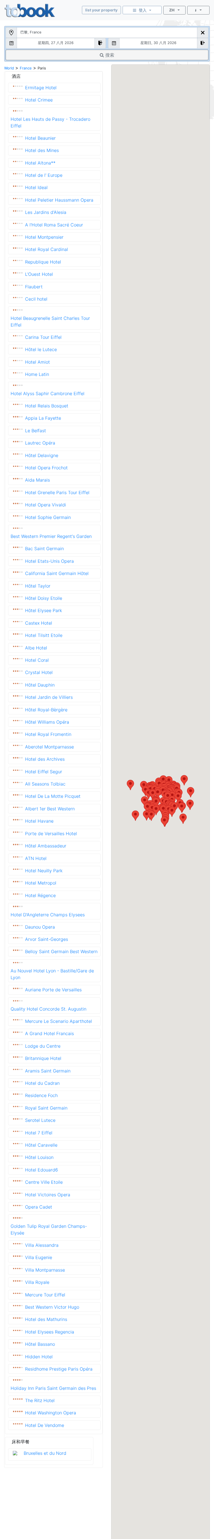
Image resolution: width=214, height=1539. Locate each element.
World (9, 68)
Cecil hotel (36, 299)
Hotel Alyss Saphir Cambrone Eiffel (47, 393)
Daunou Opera (40, 927)
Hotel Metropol (40, 883)
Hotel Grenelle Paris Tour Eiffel (57, 492)
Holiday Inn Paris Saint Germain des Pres (53, 1388)
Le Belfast (35, 430)
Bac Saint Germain (44, 548)
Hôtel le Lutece (41, 349)
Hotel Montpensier (44, 237)
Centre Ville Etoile (44, 1182)
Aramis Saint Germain (47, 1071)
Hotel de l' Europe (43, 175)
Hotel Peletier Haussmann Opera (59, 200)
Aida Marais (37, 480)
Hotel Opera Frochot (46, 467)
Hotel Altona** (40, 163)
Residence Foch (41, 1095)
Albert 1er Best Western (50, 808)
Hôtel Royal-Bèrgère (46, 709)
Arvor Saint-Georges (46, 939)
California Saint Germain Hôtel (57, 573)
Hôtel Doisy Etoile (43, 598)
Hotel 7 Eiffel (38, 1132)
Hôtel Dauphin (40, 685)
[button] (190, 792)
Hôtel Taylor (37, 586)
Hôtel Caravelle (41, 1145)
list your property (101, 10)
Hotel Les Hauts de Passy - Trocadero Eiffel (50, 122)
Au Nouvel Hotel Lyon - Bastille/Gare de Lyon (52, 974)
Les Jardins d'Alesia (45, 212)
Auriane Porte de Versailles (53, 989)
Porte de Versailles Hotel (51, 833)
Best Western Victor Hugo (52, 1307)
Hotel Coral (37, 660)
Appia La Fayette (43, 418)
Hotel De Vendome (44, 1425)
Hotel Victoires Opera (47, 1194)
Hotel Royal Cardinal (46, 249)
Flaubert (34, 286)
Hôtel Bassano (40, 1344)
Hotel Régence (40, 895)
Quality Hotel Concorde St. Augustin (48, 1009)
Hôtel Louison (39, 1157)
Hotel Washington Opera (50, 1412)
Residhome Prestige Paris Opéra (59, 1369)
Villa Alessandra (42, 1245)
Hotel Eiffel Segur (43, 771)
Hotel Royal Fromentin (48, 734)
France (26, 68)
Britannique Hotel (43, 1058)
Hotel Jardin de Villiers (49, 697)
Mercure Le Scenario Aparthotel (58, 1021)
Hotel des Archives (45, 759)
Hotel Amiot (37, 362)
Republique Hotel (43, 262)
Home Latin (37, 374)
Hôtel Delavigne (41, 455)
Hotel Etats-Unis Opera (49, 561)
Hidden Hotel (39, 1356)
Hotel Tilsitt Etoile (43, 635)
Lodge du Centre (42, 1046)
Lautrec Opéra (40, 443)
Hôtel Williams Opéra (47, 722)
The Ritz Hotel (40, 1400)
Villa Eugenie (38, 1257)
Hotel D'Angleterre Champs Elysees (48, 914)
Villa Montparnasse (45, 1270)
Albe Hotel (36, 648)
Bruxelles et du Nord (45, 1453)
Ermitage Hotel (41, 87)
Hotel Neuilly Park (43, 870)
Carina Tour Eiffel (43, 337)
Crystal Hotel (39, 672)
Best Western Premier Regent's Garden (51, 536)
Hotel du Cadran (42, 1083)
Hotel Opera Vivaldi (45, 505)
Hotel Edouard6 (41, 1170)
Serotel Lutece (40, 1120)
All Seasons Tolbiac (45, 784)
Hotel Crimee (39, 100)
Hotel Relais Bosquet (46, 406)
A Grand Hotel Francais (49, 1033)
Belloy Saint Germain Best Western (61, 951)
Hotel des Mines (42, 150)
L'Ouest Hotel (39, 274)
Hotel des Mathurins (46, 1319)
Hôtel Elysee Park (43, 610)
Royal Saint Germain (46, 1108)
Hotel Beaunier (40, 138)
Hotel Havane (39, 821)
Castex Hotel (38, 623)
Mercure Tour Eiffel (45, 1295)
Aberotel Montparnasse (49, 747)
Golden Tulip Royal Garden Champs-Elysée (49, 1229)
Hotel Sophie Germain (48, 517)
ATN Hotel (36, 858)
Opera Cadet (38, 1207)
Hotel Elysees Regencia (49, 1332)
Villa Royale (37, 1282)
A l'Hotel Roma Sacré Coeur (54, 225)
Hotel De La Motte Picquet (53, 796)
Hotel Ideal (36, 187)
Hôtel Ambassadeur (45, 846)
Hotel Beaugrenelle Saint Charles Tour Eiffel (50, 321)
